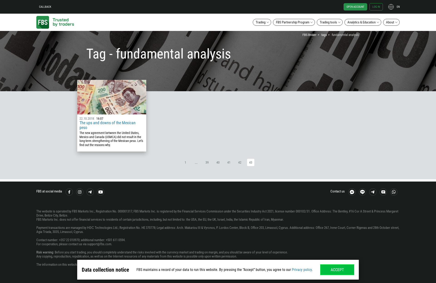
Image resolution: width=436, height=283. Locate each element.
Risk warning (44, 252)
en (398, 6)
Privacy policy (302, 270)
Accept (337, 269)
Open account (355, 6)
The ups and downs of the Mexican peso (107, 125)
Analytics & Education (361, 22)
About (390, 22)
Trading (260, 22)
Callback (45, 6)
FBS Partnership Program (292, 22)
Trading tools (328, 22)
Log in (376, 6)
